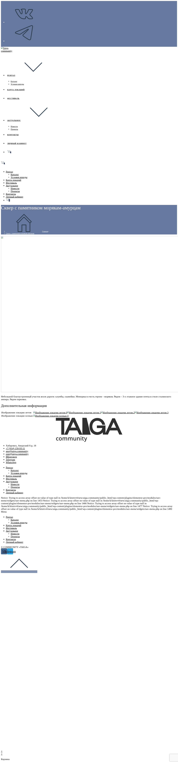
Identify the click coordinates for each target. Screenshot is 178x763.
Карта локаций (13, 180)
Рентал (9, 171)
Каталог (15, 174)
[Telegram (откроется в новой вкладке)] (24, 41)
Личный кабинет (14, 196)
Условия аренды (19, 177)
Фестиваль (11, 182)
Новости (15, 188)
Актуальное (12, 185)
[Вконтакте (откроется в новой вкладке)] (24, 22)
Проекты (15, 191)
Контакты (11, 194)
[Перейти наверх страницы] (19, 571)
